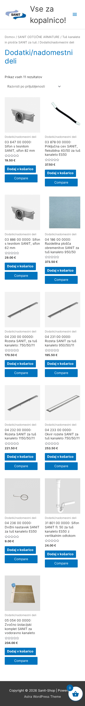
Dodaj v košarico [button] (20, 169)
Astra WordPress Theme (42, 696)
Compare (21, 178)
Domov (10, 37)
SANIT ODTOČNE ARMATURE (39, 37)
